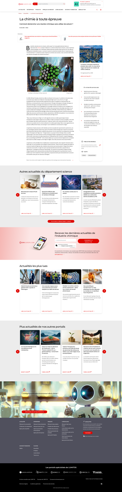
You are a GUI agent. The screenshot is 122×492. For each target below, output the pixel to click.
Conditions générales (35, 484)
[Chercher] (64, 4)
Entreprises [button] (30, 9)
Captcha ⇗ (73, 247)
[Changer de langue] (101, 10)
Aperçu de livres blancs (67, 440)
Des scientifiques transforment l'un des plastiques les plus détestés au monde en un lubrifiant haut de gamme (91, 114)
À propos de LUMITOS (42, 479)
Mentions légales (23, 484)
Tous (35, 4)
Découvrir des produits (53, 424)
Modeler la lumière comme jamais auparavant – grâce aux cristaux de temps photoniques (92, 106)
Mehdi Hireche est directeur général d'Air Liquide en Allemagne (92, 92)
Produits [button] (38, 9)
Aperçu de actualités (24, 428)
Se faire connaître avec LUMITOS (27, 479)
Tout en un (36, 455)
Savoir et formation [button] (71, 9)
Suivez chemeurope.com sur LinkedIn (92, 436)
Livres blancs (37, 453)
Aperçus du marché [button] (48, 9)
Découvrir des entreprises (40, 424)
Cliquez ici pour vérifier (67, 245)
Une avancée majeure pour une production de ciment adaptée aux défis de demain (91, 98)
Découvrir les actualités (25, 424)
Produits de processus (53, 428)
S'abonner (88, 433)
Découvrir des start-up (39, 426)
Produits (36, 450)
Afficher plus (59, 254)
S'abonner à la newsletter (88, 241)
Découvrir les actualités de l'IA (34, 412)
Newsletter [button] (82, 9)
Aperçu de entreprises (39, 432)
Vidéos (21, 448)
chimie (39, 47)
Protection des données (49, 484)
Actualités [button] (22, 9)
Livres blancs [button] (59, 9)
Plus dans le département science (61, 221)
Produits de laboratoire (53, 426)
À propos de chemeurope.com (57, 479)
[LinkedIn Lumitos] (102, 484)
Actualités (36, 448)
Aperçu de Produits (52, 435)
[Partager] (97, 10)
